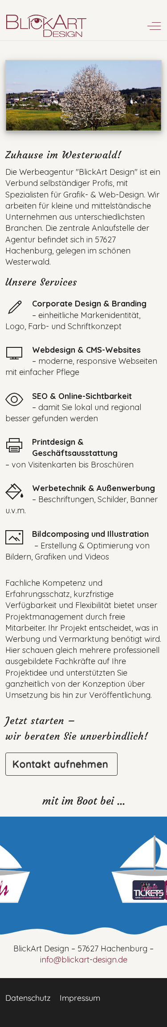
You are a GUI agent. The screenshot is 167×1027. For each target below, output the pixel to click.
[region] (83, 876)
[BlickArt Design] (46, 26)
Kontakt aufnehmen (60, 764)
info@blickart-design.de (83, 960)
